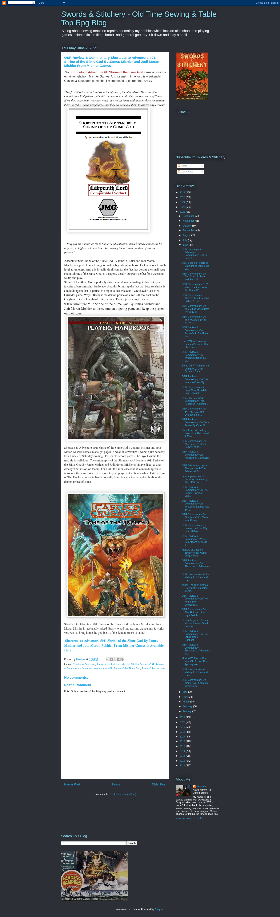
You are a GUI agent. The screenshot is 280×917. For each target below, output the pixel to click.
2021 (183, 717)
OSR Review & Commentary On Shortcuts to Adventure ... (196, 565)
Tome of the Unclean (153, 668)
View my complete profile (189, 818)
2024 (183, 202)
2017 (183, 736)
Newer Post (72, 784)
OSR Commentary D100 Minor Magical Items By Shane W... (195, 287)
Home (116, 784)
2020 (183, 722)
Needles (201, 786)
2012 (183, 760)
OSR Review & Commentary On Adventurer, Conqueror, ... (196, 456)
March (186, 701)
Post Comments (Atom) (123, 794)
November (189, 220)
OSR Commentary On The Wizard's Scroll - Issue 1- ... (194, 319)
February (188, 706)
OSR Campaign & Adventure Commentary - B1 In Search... (194, 253)
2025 (183, 197)
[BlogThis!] (111, 659)
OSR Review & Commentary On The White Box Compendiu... (195, 600)
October (187, 225)
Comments (186, 171)
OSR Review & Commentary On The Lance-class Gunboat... (195, 635)
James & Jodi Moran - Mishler (113, 664)
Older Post (159, 784)
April (185, 696)
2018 (183, 731)
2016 (183, 741)
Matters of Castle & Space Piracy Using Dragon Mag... (194, 552)
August (187, 235)
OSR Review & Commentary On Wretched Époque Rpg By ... (195, 505)
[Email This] (108, 659)
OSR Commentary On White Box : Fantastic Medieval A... (195, 682)
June (186, 244)
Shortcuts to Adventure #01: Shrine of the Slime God (111, 668)
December (189, 216)
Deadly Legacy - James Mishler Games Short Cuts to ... (195, 623)
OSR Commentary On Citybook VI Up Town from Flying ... (195, 517)
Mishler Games (139, 664)
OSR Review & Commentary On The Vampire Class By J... (195, 379)
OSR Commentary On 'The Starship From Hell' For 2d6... (194, 276)
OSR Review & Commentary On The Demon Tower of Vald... (195, 491)
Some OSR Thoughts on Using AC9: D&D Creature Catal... (195, 368)
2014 (183, 751)
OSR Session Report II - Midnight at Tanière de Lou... (195, 577)
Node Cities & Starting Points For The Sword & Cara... (195, 433)
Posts (183, 165)
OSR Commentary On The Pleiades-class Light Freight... (194, 612)
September (189, 230)
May (185, 691)
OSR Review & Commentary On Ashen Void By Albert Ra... (195, 332)
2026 (183, 192)
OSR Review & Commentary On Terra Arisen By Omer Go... (195, 422)
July (185, 240)
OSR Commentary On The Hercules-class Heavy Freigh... (194, 444)
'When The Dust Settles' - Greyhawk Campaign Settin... (196, 587)
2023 (183, 207)
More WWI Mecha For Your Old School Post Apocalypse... (195, 661)
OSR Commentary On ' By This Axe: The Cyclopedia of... (194, 411)
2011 (183, 765)
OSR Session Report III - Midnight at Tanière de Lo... (195, 265)
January (187, 711)
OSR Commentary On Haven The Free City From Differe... (194, 528)
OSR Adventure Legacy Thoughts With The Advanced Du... (195, 468)
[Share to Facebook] (119, 659)
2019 (183, 726)
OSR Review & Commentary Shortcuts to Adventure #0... (196, 649)
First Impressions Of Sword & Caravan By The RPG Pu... (195, 479)
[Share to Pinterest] (122, 659)
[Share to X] (115, 659)
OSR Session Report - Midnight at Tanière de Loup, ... (195, 672)
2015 (183, 746)
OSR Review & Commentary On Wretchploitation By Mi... (194, 356)
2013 (183, 755)
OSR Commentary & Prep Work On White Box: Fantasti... (194, 390)
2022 (183, 211)
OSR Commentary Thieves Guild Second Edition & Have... (195, 298)
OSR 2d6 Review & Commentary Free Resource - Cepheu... (195, 401)
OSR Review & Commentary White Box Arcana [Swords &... (194, 540)
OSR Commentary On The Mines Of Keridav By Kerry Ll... (195, 308)
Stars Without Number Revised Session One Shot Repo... (195, 344)
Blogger (159, 909)
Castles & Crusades (84, 664)
